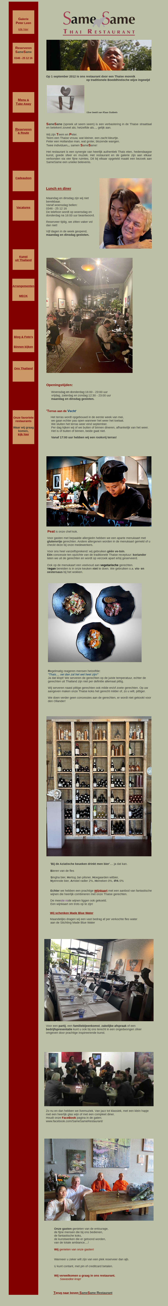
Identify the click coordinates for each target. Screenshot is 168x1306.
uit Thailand (23, 260)
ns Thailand (23, 368)
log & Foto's (24, 337)
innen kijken (24, 346)
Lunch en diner (58, 188)
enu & (23, 100)
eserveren (25, 129)
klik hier (23, 29)
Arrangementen (23, 286)
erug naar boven (67, 1292)
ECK (24, 296)
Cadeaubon (23, 178)
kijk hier (23, 434)
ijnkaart (102, 890)
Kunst (23, 256)
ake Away (23, 104)
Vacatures (23, 207)
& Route (23, 132)
